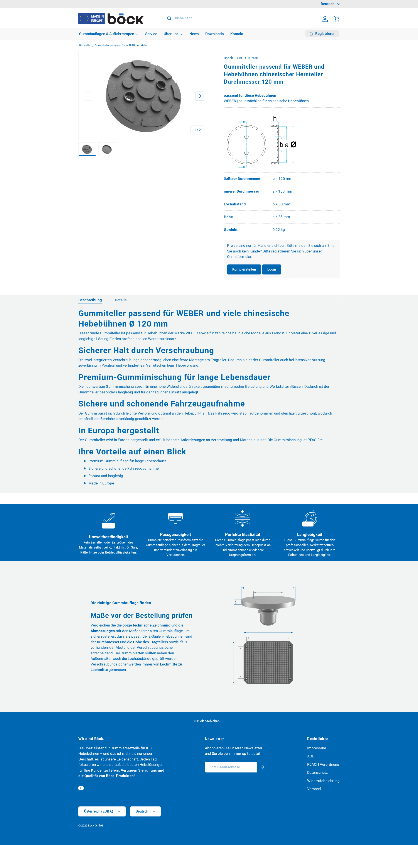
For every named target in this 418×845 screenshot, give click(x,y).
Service (151, 34)
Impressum (316, 748)
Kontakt (236, 34)
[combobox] (232, 18)
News (194, 34)
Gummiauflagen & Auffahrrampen (106, 34)
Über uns (171, 34)
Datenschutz (317, 772)
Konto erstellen (244, 269)
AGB (311, 756)
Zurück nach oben (207, 721)
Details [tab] (121, 300)
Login (271, 269)
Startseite (84, 45)
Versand (314, 789)
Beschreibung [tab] (90, 300)
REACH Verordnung (323, 764)
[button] (337, 19)
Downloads (214, 34)
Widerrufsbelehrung (323, 781)
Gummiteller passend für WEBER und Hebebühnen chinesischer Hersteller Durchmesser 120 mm (122, 45)
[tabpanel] (209, 397)
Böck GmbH (95, 825)
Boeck (228, 58)
